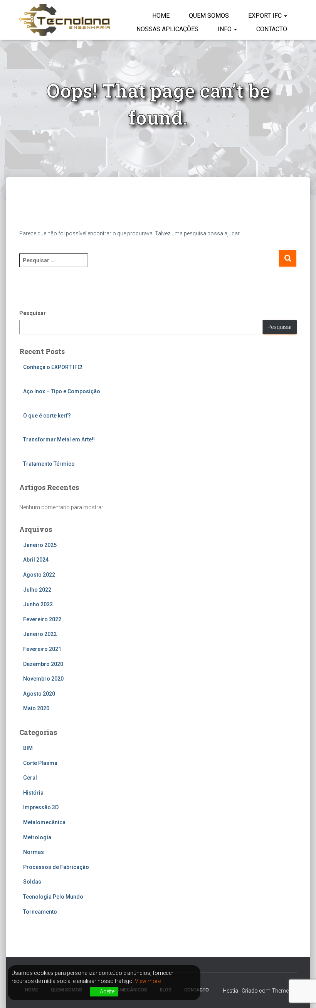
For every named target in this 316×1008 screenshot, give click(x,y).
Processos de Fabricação (56, 867)
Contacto (271, 29)
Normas (33, 852)
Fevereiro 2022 (42, 619)
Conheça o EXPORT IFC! (52, 367)
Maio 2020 (36, 708)
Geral (30, 778)
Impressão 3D (41, 807)
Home (161, 15)
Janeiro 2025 (40, 545)
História (33, 793)
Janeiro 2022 (40, 634)
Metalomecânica (44, 822)
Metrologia (37, 837)
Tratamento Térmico (49, 464)
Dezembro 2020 (43, 664)
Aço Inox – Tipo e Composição (61, 391)
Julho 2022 (37, 590)
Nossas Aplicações (167, 29)
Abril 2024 (36, 560)
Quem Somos (209, 15)
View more (148, 981)
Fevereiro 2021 (42, 649)
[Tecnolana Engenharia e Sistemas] (64, 20)
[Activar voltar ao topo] (301, 992)
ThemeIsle (284, 991)
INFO (225, 29)
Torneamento (40, 912)
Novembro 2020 (43, 679)
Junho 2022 (38, 604)
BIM (28, 748)
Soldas (32, 882)
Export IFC (265, 15)
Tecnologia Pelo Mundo (53, 897)
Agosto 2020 (39, 694)
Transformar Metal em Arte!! (59, 439)
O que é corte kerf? (47, 416)
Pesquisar (32, 313)
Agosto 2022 (39, 575)
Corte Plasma (40, 763)
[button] (285, 15)
